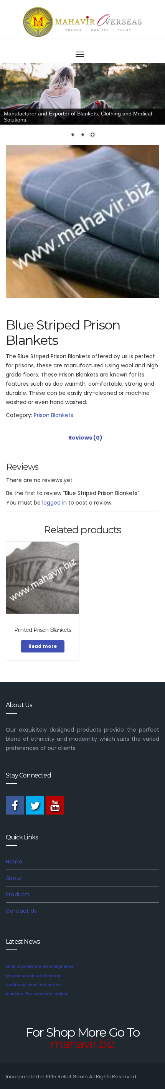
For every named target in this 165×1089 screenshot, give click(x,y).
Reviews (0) (85, 437)
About (14, 878)
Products (18, 894)
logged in (54, 502)
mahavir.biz (82, 1043)
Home (14, 861)
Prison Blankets (53, 415)
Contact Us (21, 911)
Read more (42, 646)
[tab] (85, 437)
